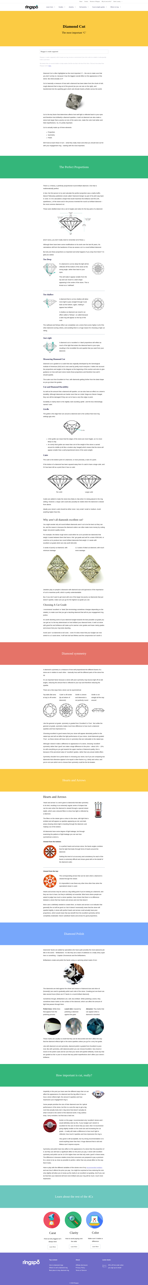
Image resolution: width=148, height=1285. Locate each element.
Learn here (49, 7)
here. (49, 66)
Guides (61, 7)
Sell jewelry (83, 7)
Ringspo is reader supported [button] (49, 51)
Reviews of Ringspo (95, 1)
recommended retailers (94, 1167)
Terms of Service (81, 1270)
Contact (86, 1)
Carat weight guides (98, 7)
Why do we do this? (106, 1)
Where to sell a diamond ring (58, 1268)
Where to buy (114, 7)
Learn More (52, 1247)
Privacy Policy (80, 1268)
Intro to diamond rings (56, 1265)
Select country (117, 1)
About (80, 1)
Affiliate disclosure (82, 1265)
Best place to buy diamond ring (59, 1270)
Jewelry (71, 7)
